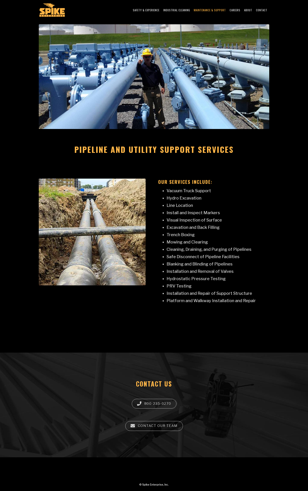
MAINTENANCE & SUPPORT (210, 10)
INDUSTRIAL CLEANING (176, 10)
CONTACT (261, 10)
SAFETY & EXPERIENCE (146, 10)
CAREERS (235, 10)
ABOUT (248, 10)
